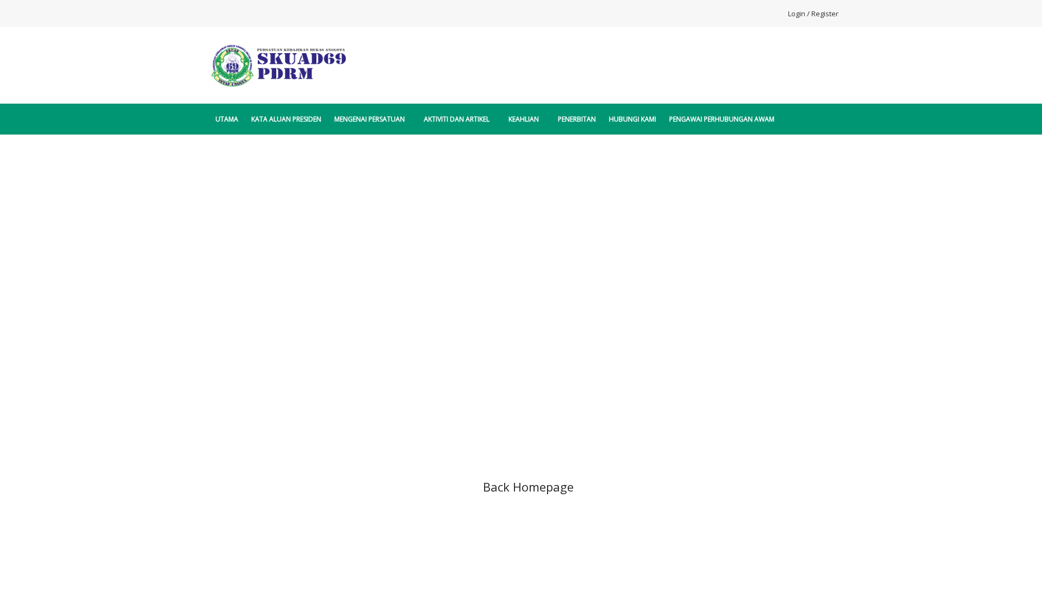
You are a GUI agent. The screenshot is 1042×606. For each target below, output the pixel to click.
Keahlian (524, 119)
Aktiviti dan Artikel (457, 119)
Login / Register (813, 13)
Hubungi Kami (632, 119)
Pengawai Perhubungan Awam (721, 119)
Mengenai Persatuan (369, 119)
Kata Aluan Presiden (286, 119)
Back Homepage (528, 487)
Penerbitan (577, 119)
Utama (226, 119)
